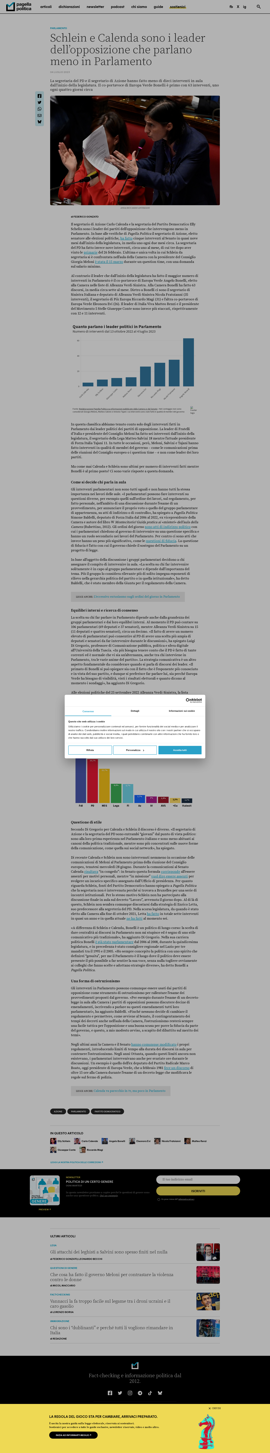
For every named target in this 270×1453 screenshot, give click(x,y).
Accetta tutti (180, 750)
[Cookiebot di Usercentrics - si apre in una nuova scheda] (188, 700)
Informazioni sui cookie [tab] (182, 710)
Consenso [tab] (88, 711)
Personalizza (133, 750)
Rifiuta (90, 750)
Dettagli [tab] (135, 710)
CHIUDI (216, 1408)
